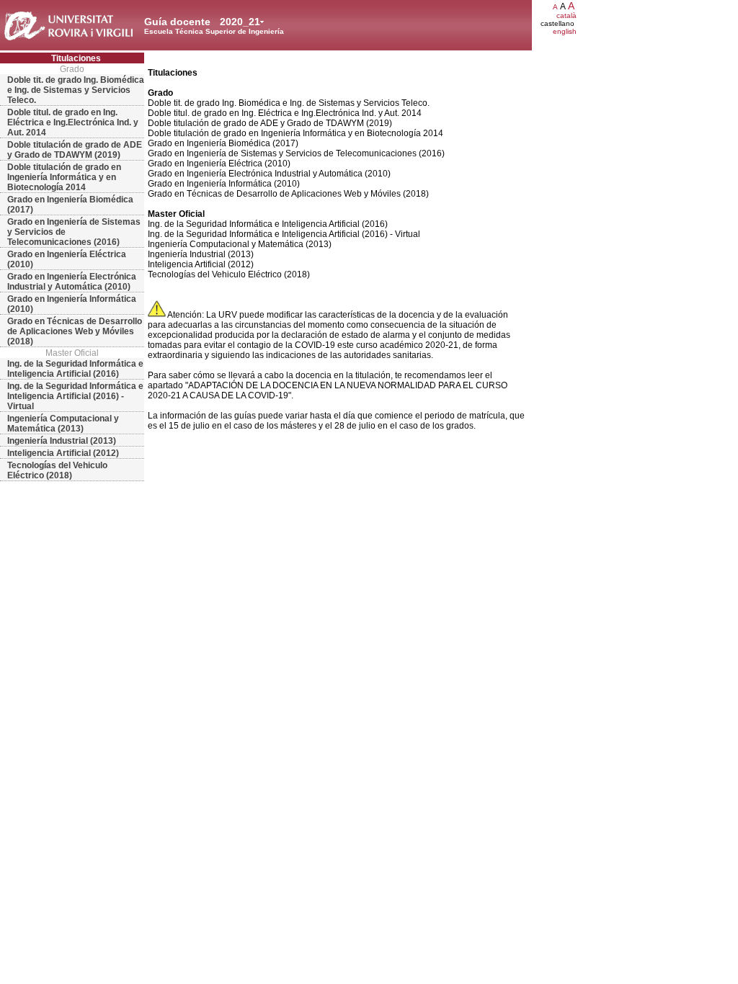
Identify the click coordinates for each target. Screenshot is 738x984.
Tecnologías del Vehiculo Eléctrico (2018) (57, 470)
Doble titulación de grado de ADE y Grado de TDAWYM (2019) (74, 150)
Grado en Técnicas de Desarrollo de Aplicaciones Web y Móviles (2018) (74, 331)
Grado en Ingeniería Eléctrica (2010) (66, 259)
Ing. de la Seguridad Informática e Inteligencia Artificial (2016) (75, 369)
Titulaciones (76, 58)
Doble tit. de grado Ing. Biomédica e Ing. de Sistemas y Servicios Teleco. (75, 90)
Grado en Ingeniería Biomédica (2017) (70, 204)
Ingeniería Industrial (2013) (61, 441)
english (565, 31)
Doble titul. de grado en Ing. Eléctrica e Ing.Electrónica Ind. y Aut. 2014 (72, 122)
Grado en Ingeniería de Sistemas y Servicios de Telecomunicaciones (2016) (74, 232)
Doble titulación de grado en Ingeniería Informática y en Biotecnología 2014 (64, 177)
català (566, 15)
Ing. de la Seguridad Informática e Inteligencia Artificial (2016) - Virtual (75, 396)
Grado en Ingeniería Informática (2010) (71, 304)
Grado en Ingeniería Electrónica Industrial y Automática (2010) (71, 282)
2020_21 (240, 21)
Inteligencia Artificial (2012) (63, 453)
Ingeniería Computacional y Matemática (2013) (63, 423)
